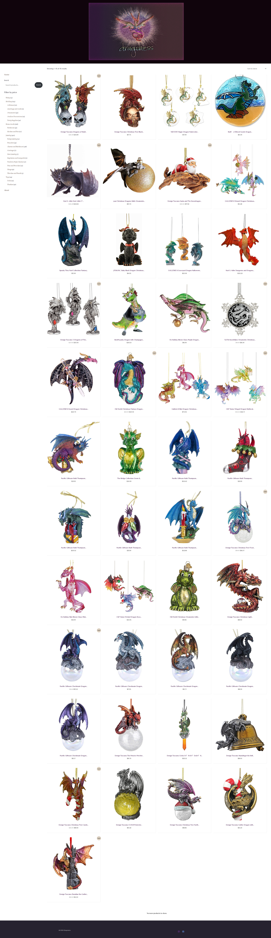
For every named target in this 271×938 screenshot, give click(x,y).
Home (6, 74)
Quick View (73, 126)
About (6, 190)
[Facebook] (183, 931)
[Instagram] (179, 931)
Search (6, 80)
